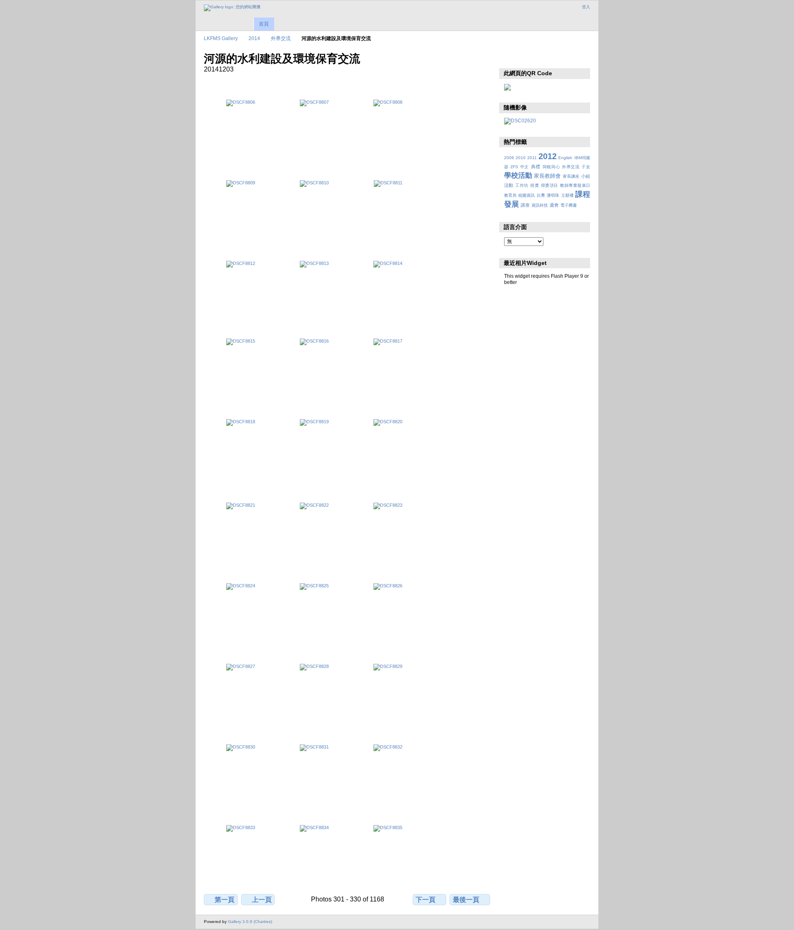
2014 (254, 38)
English (565, 157)
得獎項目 (549, 185)
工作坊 (521, 185)
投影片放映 (508, 58)
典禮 (535, 166)
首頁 (264, 24)
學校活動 (518, 175)
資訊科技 (539, 205)
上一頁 (262, 899)
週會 (554, 205)
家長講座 (571, 176)
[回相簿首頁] (232, 8)
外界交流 (281, 38)
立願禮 (567, 195)
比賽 (541, 195)
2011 (532, 157)
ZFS (514, 167)
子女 (585, 167)
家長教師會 (547, 176)
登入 (586, 7)
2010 (521, 157)
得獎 (534, 185)
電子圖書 (568, 205)
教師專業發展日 (575, 185)
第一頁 (224, 899)
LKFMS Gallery (221, 38)
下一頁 (425, 899)
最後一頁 (466, 899)
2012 (547, 156)
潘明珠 (553, 195)
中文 (524, 167)
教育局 (510, 195)
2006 (509, 157)
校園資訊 (526, 195)
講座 (525, 205)
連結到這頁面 (526, 58)
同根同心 (551, 167)
